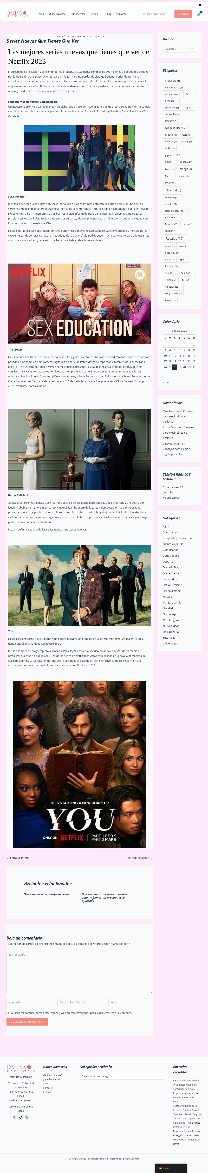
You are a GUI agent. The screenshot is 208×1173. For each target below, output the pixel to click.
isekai (170, 148)
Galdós (187, 134)
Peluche (171, 224)
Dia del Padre (171, 573)
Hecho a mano (172, 591)
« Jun (166, 382)
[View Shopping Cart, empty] (198, 14)
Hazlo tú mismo (172, 585)
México (170, 182)
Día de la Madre (175, 127)
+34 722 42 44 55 (24, 1091)
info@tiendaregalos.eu (20, 1100)
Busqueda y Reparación (177, 538)
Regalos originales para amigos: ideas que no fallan (186, 1097)
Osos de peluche (176, 210)
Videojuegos (173, 286)
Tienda (94, 14)
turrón (187, 279)
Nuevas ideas (171, 626)
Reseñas (47, 1091)
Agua (166, 526)
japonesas (172, 155)
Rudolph (171, 266)
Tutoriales (169, 637)
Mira (169, 176)
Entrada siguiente (140, 858)
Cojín (188, 107)
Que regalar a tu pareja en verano (47, 894)
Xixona (170, 300)
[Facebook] (27, 1117)
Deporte (171, 120)
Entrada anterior (19, 858)
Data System (133, 1158)
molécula (185, 176)
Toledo (170, 279)
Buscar (183, 13)
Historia (168, 596)
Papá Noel (172, 217)
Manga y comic (172, 602)
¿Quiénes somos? (52, 1075)
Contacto (121, 14)
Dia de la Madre (172, 567)
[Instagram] (14, 1117)
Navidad (173, 190)
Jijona (169, 161)
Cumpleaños (170, 550)
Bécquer (171, 100)
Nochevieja (172, 197)
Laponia (186, 161)
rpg (183, 259)
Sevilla (170, 272)
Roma (170, 259)
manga (186, 169)
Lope (169, 169)
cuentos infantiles (174, 544)
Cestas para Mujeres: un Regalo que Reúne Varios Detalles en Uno (186, 1122)
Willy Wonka (173, 293)
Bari (189, 94)
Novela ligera (171, 620)
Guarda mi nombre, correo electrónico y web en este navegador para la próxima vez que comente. (71, 1013)
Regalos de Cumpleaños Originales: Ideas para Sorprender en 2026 (186, 1084)
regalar (170, 230)
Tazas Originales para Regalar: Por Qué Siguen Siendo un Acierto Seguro (187, 1110)
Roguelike (172, 252)
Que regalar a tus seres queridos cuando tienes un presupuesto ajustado (104, 897)
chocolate (172, 107)
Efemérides (170, 579)
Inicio (41, 14)
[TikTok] (20, 1117)
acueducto (172, 80)
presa (187, 224)
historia (171, 141)
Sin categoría (171, 632)
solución (187, 272)
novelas (171, 204)
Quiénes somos (57, 14)
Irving (187, 141)
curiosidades (173, 114)
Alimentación (174, 87)
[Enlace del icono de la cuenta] (200, 4)
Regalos (174, 238)
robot (184, 246)
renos (170, 246)
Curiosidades (171, 555)
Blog (108, 14)
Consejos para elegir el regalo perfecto (178, 416)
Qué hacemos (78, 14)
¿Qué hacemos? (51, 1079)
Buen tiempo (171, 532)
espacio (171, 134)
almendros (172, 94)
